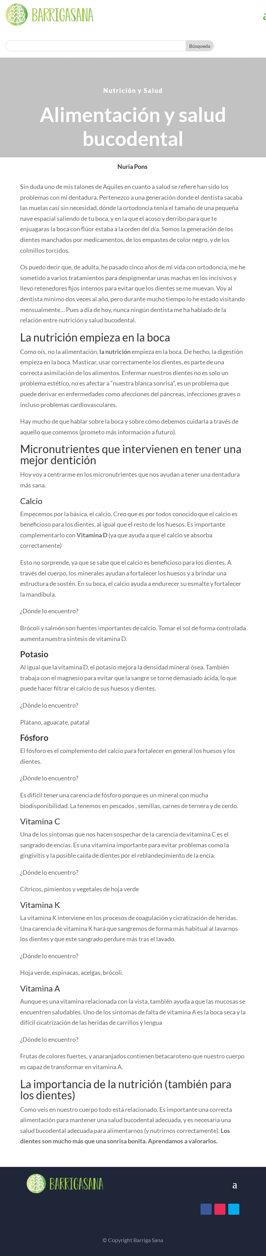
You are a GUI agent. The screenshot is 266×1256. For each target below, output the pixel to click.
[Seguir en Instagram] (219, 1209)
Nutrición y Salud (133, 90)
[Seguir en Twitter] (233, 1209)
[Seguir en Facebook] (206, 1209)
